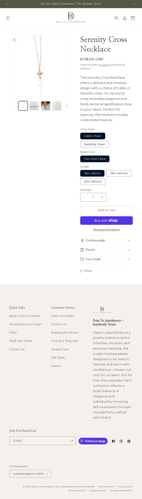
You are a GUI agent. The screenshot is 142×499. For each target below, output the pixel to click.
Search (56, 366)
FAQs (13, 332)
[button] (8, 18)
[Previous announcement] (7, 4)
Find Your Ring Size (64, 341)
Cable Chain (92, 136)
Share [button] (88, 270)
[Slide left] (13, 106)
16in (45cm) (92, 173)
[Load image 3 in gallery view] (45, 106)
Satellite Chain (94, 144)
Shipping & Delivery (64, 332)
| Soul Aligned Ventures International (74, 486)
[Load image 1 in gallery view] (23, 106)
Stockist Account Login (25, 324)
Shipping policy (98, 490)
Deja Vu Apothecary (42, 486)
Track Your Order (20, 341)
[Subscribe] (71, 440)
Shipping (104, 64)
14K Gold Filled (95, 159)
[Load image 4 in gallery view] (57, 106)
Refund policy (106, 486)
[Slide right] (67, 106)
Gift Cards (58, 357)
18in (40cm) (119, 173)
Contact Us (17, 349)
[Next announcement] (135, 4)
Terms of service (77, 490)
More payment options (106, 229)
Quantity (85, 189)
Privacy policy (125, 486)
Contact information (122, 490)
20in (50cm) (93, 181)
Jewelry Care (60, 349)
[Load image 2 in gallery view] (34, 106)
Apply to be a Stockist (24, 316)
